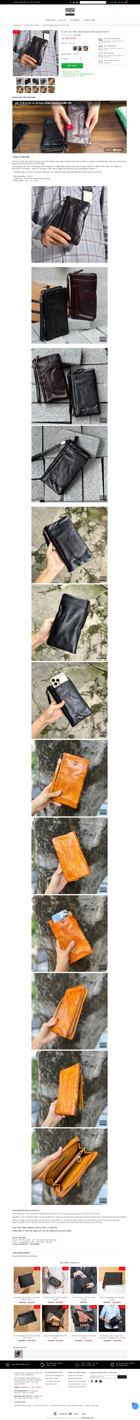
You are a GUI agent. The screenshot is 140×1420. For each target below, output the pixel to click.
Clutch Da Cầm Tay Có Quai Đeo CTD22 (55, 1298)
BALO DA (62, 20)
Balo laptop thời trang (75, 1405)
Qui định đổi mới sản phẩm (77, 1381)
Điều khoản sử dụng (51, 1378)
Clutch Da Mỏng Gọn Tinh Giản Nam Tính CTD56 (27, 1337)
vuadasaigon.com (87, 1417)
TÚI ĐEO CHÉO (50, 20)
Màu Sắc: (64, 43)
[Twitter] (74, 2)
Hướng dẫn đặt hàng (75, 1378)
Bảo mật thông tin (51, 1384)
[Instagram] (77, 2)
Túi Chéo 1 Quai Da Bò (40, 1405)
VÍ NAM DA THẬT (89, 20)
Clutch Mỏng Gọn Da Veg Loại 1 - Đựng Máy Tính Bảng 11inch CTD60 (112, 1337)
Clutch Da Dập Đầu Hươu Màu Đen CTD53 (112, 1298)
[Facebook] (71, 2)
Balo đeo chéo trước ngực (23, 1405)
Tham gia (122, 1377)
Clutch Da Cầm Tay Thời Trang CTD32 (83, 1298)
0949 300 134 (24, 2)
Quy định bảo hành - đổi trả (77, 1384)
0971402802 (36, 1387)
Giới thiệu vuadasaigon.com (54, 1375)
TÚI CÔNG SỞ (74, 20)
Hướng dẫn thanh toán (75, 1375)
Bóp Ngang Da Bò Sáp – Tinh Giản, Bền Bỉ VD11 (27, 1298)
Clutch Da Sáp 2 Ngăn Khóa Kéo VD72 (55, 1337)
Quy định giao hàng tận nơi (77, 1386)
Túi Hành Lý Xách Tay (91, 1405)
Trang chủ (17, 25)
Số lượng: (64, 59)
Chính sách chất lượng (52, 1381)
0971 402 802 (35, 2)
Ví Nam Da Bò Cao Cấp (31, 25)
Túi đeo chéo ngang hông (58, 1405)
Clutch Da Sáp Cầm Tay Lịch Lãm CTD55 (83, 1337)
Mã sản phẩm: (66, 54)
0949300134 (25, 1387)
